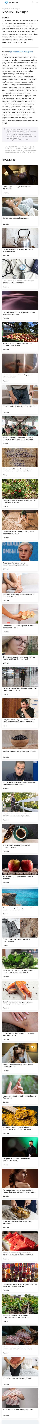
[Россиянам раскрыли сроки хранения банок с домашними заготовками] (20, 1277)
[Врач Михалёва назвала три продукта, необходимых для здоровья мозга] (20, 995)
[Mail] (6, 2)
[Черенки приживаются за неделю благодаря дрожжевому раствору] (20, 1309)
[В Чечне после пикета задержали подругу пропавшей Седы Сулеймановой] (20, 650)
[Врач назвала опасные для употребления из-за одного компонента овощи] (20, 964)
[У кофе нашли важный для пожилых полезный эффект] (20, 838)
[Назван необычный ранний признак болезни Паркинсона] (20, 1089)
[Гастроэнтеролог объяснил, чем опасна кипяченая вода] (20, 243)
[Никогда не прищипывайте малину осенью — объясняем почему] (20, 493)
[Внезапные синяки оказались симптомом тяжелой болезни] (20, 1026)
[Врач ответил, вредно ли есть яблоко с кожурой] (20, 870)
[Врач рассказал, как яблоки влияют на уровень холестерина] (20, 337)
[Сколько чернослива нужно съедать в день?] (20, 744)
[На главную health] (13, 2)
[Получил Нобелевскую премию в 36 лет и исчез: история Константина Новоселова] (20, 713)
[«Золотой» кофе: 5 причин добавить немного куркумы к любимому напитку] (20, 1120)
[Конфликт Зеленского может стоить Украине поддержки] (20, 1152)
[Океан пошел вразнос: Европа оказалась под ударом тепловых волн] (20, 901)
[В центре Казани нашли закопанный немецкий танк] (20, 932)
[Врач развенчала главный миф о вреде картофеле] (20, 1215)
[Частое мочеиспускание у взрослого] (20, 1371)
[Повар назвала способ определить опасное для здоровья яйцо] (20, 619)
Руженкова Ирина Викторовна (21, 52)
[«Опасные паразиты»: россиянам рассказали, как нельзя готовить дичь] (20, 1340)
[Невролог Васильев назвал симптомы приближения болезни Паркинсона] (20, 807)
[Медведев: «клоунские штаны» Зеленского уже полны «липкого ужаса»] (20, 776)
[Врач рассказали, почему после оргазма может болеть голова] (20, 525)
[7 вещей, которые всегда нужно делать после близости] (20, 1058)
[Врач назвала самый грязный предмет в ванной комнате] (20, 368)
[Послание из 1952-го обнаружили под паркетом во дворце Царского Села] (20, 462)
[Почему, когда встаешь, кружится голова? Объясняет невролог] (20, 305)
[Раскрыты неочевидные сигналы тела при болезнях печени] (20, 587)
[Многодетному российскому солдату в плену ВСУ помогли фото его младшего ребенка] (20, 431)
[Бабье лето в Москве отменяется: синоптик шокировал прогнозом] (20, 681)
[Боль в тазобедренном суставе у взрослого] (20, 399)
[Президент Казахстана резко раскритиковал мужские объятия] (20, 556)
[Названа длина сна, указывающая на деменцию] (20, 180)
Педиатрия (16, 9)
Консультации (6, 9)
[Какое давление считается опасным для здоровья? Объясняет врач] (20, 274)
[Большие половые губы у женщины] (20, 211)
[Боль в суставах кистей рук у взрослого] (20, 1403)
